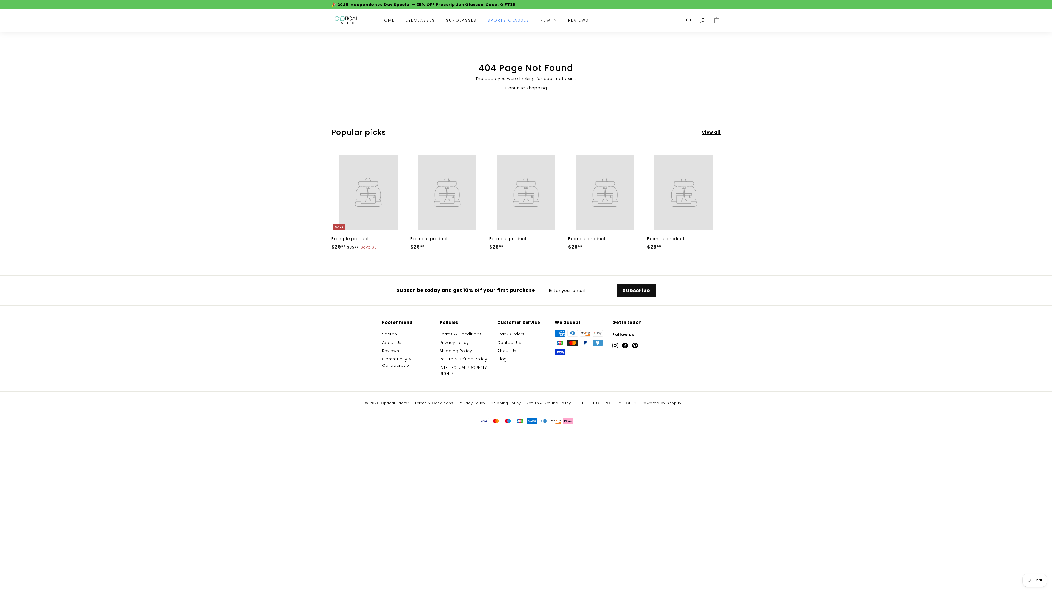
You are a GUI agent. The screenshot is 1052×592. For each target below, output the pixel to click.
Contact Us (509, 342)
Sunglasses (461, 20)
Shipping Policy (456, 351)
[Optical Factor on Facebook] (625, 345)
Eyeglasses (420, 20)
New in (548, 20)
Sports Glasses (508, 20)
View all (711, 132)
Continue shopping (526, 88)
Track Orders (511, 334)
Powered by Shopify (662, 403)
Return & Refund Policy (463, 359)
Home (388, 20)
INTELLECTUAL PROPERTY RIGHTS (463, 370)
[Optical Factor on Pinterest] (635, 345)
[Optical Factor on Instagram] (615, 345)
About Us (391, 342)
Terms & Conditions (461, 334)
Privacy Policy (454, 342)
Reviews (578, 20)
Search (389, 334)
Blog (502, 359)
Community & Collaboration (397, 362)
